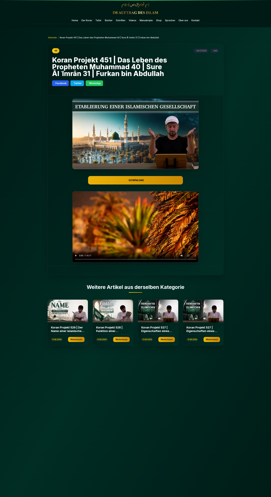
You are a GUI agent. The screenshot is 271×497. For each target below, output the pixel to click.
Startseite (52, 37)
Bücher (108, 20)
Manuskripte (146, 20)
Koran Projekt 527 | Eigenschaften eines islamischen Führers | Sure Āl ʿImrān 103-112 (156, 333)
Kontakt (195, 20)
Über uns (183, 20)
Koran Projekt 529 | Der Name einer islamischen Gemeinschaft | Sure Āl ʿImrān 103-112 (67, 333)
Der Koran (86, 20)
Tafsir (98, 20)
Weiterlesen (76, 339)
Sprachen (170, 20)
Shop (159, 20)
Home (75, 20)
